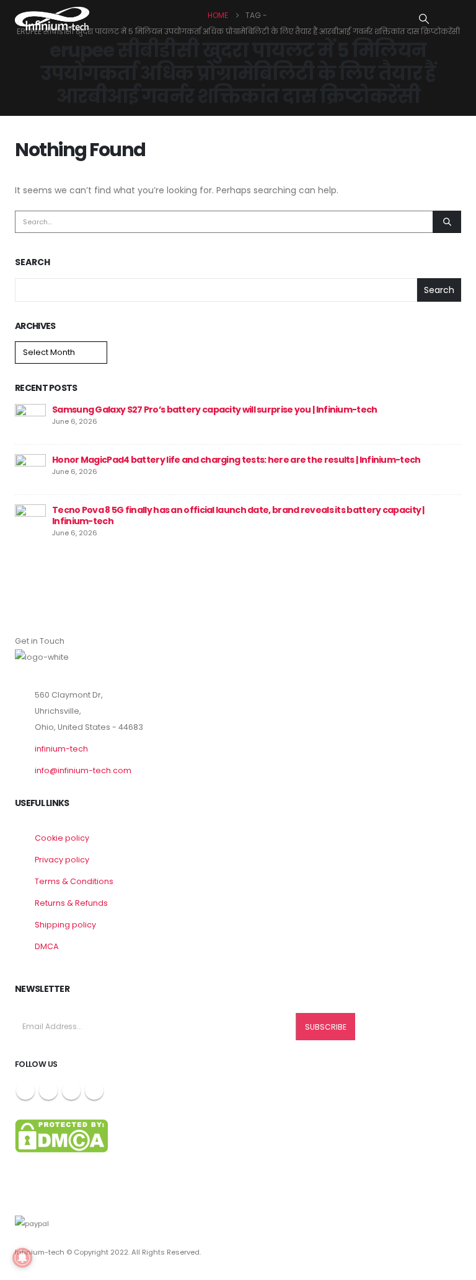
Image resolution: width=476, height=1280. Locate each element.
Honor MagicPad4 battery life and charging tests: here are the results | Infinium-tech (236, 460)
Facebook (25, 1090)
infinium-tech (61, 748)
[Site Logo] (52, 18)
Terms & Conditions (74, 881)
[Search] (447, 222)
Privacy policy (62, 859)
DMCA (46, 946)
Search (32, 262)
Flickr (94, 1090)
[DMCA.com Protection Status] (61, 1135)
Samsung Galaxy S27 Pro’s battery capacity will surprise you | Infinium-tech (214, 409)
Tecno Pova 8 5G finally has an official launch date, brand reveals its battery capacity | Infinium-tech (238, 515)
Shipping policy (65, 924)
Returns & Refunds (71, 903)
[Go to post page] (30, 419)
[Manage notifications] (22, 1258)
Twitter (48, 1090)
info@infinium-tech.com (83, 770)
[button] (424, 19)
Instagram (71, 1090)
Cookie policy (62, 838)
